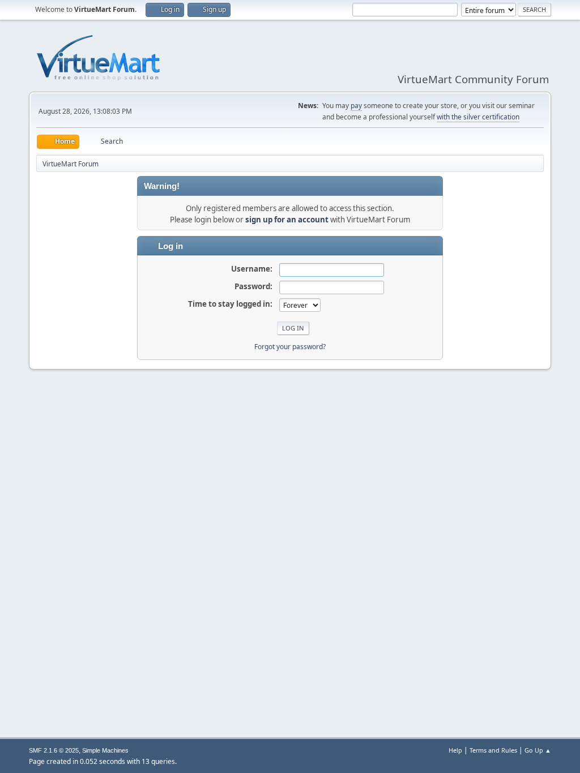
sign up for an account (287, 219)
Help (455, 750)
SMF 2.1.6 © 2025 (54, 750)
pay (356, 105)
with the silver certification (478, 117)
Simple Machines (105, 750)
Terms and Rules (493, 750)
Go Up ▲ (537, 750)
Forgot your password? (290, 346)
